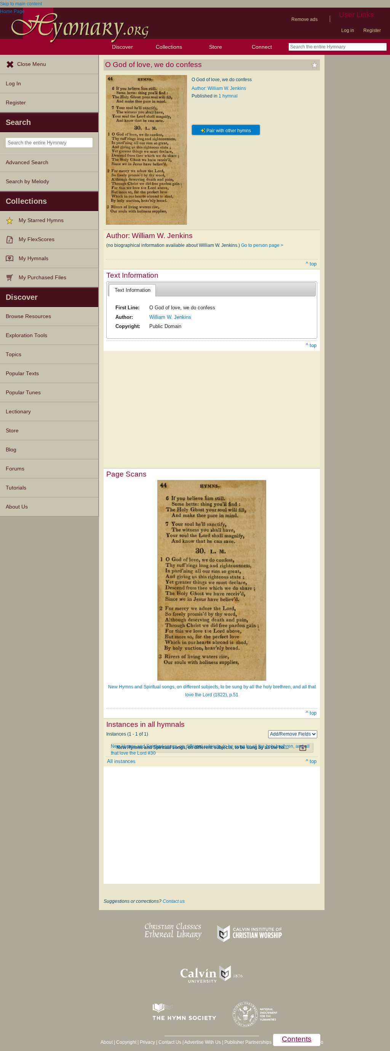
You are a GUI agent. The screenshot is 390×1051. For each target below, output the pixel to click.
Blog (11, 450)
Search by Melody (27, 181)
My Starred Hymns (41, 220)
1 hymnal (228, 96)
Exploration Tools (26, 335)
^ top (311, 264)
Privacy (147, 1042)
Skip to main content (21, 3)
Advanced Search (27, 162)
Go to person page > (262, 245)
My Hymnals (33, 258)
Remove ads (304, 19)
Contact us (174, 901)
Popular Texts (22, 373)
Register (372, 30)
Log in (347, 30)
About (107, 1042)
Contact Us (169, 1042)
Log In (13, 83)
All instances (121, 761)
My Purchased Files (42, 277)
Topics (13, 354)
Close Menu (31, 64)
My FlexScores (36, 239)
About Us (17, 507)
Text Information (132, 290)
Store (215, 47)
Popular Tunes (23, 392)
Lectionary (18, 411)
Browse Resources (28, 316)
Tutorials (16, 488)
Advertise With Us (202, 1042)
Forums (15, 469)
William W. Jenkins (170, 317)
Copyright (126, 1042)
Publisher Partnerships (248, 1042)
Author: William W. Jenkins (219, 88)
